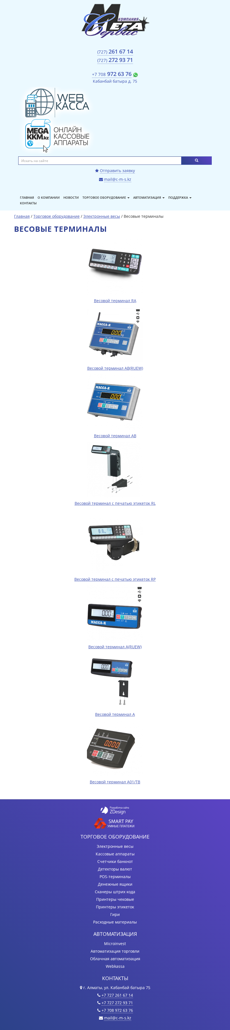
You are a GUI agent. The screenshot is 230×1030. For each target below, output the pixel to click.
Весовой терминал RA (115, 300)
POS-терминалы (115, 876)
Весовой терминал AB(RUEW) (115, 368)
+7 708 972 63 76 (117, 1010)
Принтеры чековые (115, 899)
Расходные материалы (115, 922)
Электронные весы (101, 216)
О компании (49, 197)
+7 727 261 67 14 (117, 995)
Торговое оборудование (104, 197)
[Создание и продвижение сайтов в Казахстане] (115, 809)
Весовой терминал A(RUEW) (115, 646)
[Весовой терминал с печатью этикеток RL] (115, 468)
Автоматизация (147, 197)
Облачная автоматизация (115, 958)
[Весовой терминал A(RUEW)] (115, 612)
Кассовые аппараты (115, 854)
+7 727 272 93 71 (117, 1002)
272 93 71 (115, 60)
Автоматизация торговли (115, 951)
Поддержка (178, 197)
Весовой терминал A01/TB (115, 781)
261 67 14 (115, 51)
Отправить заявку (117, 170)
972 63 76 (112, 74)
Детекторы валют (115, 869)
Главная (27, 197)
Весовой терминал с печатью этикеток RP (115, 579)
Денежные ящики (115, 884)
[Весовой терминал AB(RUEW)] (115, 333)
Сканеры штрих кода (115, 891)
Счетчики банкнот (115, 861)
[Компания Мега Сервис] (115, 20)
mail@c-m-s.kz (117, 179)
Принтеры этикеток (115, 906)
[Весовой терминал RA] (115, 266)
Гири (115, 914)
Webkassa (115, 966)
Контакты (28, 203)
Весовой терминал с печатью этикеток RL (115, 503)
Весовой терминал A (115, 714)
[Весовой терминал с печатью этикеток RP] (115, 544)
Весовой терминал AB (115, 435)
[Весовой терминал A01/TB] (115, 747)
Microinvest (115, 943)
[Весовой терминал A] (115, 679)
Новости (71, 197)
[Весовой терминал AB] (115, 401)
